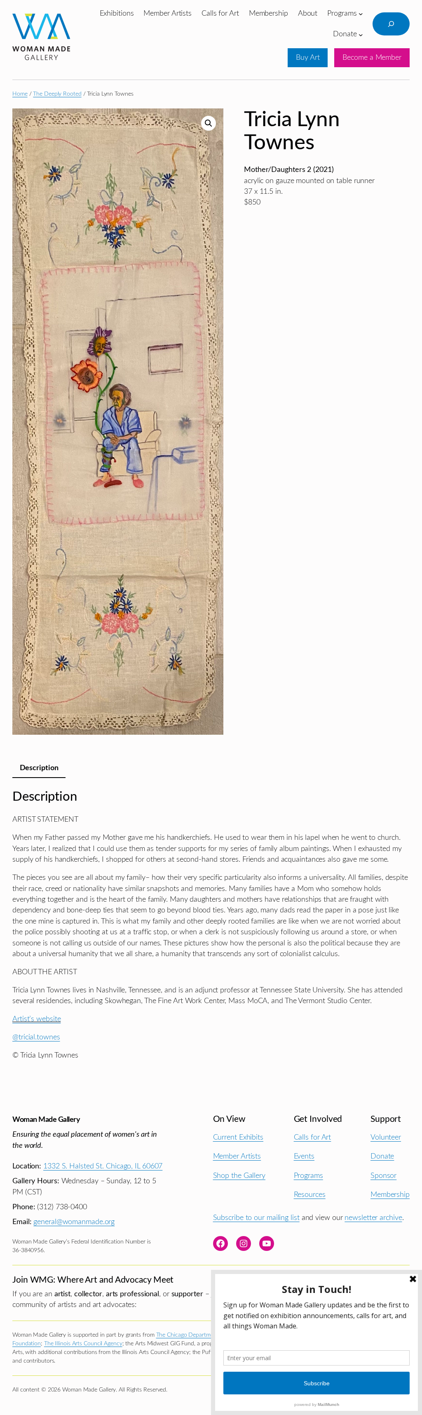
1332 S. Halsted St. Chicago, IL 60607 (102, 1166)
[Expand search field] (391, 23)
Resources (310, 1194)
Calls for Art (312, 1137)
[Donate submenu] (361, 34)
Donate (382, 1156)
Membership (390, 1194)
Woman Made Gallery (46, 1119)
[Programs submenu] (361, 14)
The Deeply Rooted (57, 94)
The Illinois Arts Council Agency (83, 1344)
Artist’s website (36, 1018)
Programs (308, 1175)
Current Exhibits (238, 1137)
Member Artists (237, 1156)
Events (304, 1156)
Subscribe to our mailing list (256, 1217)
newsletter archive (373, 1217)
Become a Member (371, 57)
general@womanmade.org (74, 1221)
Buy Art (307, 57)
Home (20, 94)
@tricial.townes (36, 1037)
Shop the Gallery (239, 1175)
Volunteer (385, 1137)
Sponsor (383, 1175)
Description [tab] (39, 767)
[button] (208, 123)
